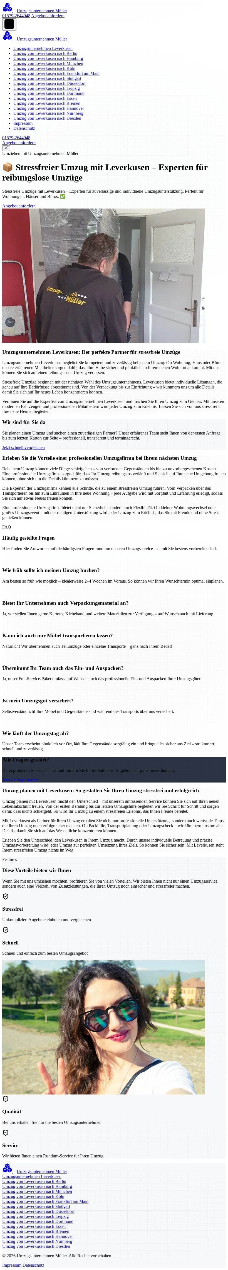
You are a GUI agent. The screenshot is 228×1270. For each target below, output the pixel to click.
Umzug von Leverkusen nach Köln (44, 68)
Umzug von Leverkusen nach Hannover (48, 108)
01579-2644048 (16, 15)
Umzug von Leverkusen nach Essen (45, 98)
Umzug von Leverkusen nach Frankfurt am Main (56, 73)
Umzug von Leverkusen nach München (48, 63)
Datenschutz (24, 128)
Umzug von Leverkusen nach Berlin (45, 53)
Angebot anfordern (48, 15)
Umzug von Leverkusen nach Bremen (46, 103)
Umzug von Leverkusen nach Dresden (47, 118)
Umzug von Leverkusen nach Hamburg (48, 58)
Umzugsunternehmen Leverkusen (43, 48)
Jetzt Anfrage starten (20, 780)
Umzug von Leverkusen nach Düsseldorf (49, 83)
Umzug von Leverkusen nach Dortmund (49, 93)
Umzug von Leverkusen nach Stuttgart (47, 78)
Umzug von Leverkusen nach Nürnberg (48, 113)
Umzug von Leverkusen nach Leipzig (46, 88)
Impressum (23, 123)
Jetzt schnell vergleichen (23, 447)
